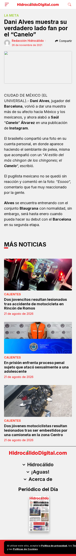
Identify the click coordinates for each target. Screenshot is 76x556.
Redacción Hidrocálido (28, 40)
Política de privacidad (54, 545)
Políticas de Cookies (25, 549)
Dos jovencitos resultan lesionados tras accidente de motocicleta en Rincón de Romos (35, 303)
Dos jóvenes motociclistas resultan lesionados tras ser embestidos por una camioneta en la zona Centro (35, 430)
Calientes (12, 294)
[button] (8, 4)
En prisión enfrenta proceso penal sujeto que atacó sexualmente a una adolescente (36, 367)
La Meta (11, 15)
